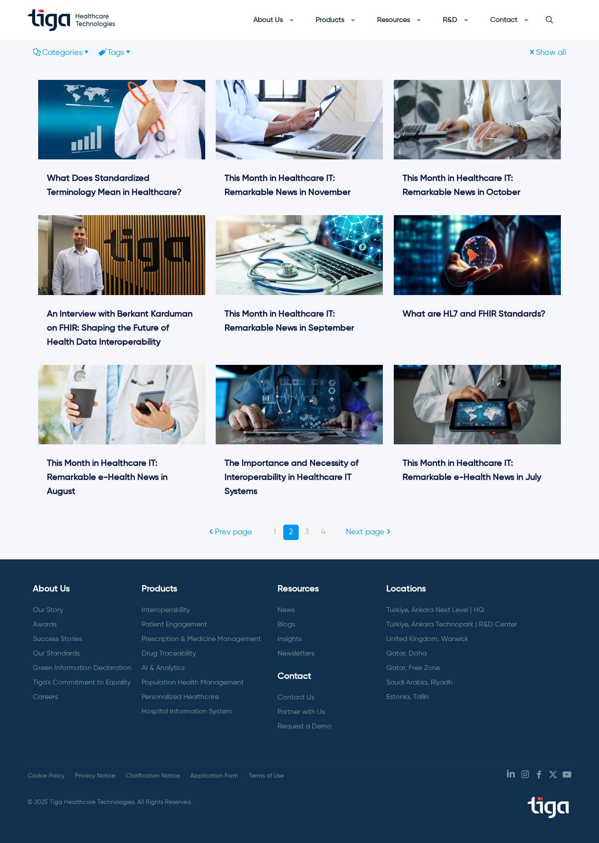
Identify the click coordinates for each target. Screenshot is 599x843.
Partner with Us (301, 712)
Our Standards (56, 653)
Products (159, 589)
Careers (45, 697)
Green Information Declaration (82, 668)
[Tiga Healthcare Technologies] (71, 20)
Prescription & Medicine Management (201, 639)
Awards (45, 624)
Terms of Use (266, 776)
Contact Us (296, 697)
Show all (551, 53)
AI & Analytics (163, 668)
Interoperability (166, 610)
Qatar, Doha (406, 653)
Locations (406, 589)
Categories (62, 53)
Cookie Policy (46, 776)
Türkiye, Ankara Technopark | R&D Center (451, 624)
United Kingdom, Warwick (427, 639)
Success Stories (57, 639)
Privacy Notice (95, 776)
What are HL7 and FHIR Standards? (474, 314)
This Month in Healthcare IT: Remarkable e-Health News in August (107, 477)
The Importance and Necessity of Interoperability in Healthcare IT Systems (291, 477)
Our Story (48, 610)
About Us (51, 589)
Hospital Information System (187, 711)
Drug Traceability (169, 653)
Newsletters (296, 653)
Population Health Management (193, 682)
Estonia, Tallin (407, 697)
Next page (365, 532)
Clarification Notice (153, 776)
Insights (290, 639)
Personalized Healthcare (180, 697)
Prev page (233, 532)
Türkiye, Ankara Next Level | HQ (435, 610)
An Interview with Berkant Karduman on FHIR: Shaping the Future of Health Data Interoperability (120, 328)
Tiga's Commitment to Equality (82, 682)
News (286, 610)
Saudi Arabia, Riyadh (419, 682)
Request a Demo (305, 726)
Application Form (214, 776)
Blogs (286, 624)
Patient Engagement (174, 624)
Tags (115, 53)
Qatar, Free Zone (413, 668)
